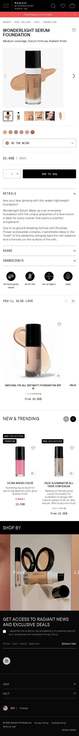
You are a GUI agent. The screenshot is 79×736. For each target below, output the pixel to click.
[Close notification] (74, 14)
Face (37, 22)
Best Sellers (22, 22)
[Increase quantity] (17, 174)
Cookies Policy (58, 722)
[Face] (36, 572)
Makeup (7, 22)
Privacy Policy (42, 722)
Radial (73, 729)
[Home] (24, 6)
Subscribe (69, 643)
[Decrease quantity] (6, 174)
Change (24, 708)
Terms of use (9, 726)
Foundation (50, 22)
